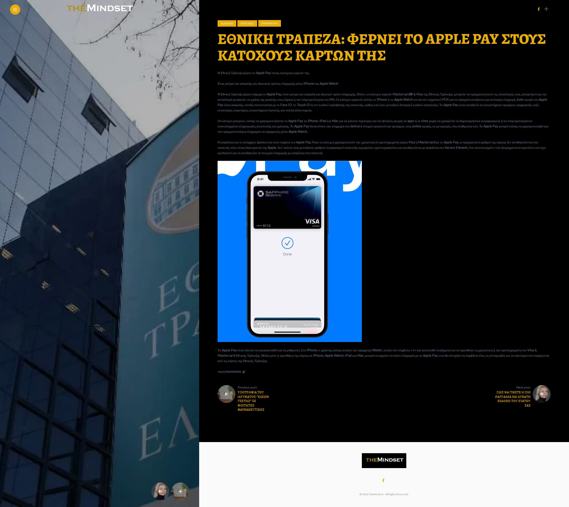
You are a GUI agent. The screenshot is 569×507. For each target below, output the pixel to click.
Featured (247, 23)
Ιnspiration (270, 23)
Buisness (227, 23)
